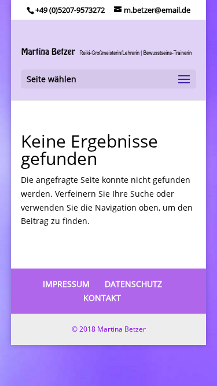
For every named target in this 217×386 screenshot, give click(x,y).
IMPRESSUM (66, 283)
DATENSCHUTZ (133, 283)
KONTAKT (102, 297)
